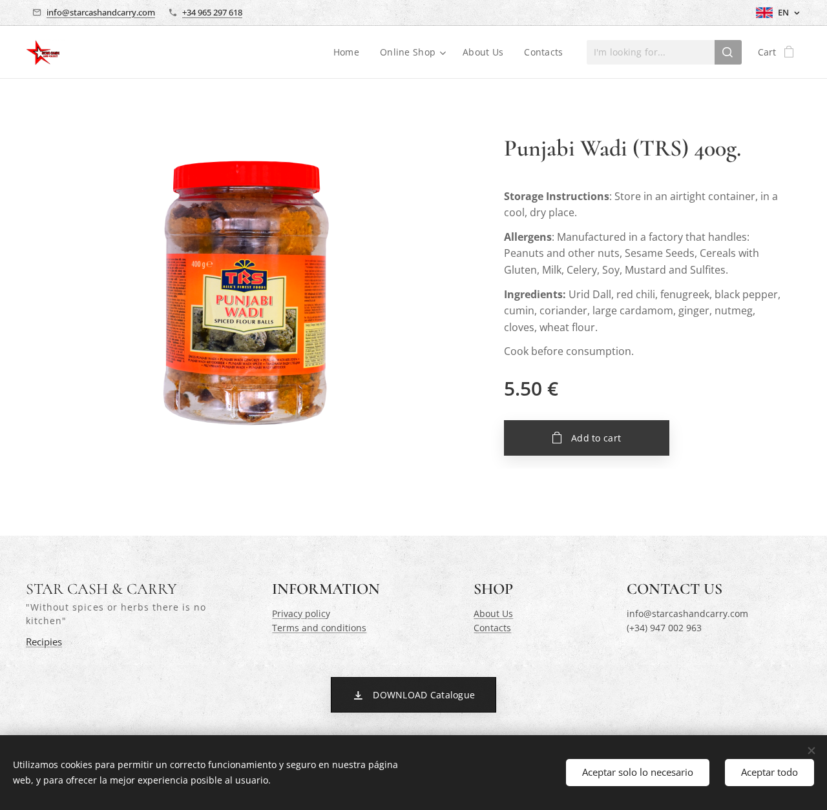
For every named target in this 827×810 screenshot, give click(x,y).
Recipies (44, 642)
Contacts (492, 628)
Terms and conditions (319, 628)
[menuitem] (350, 52)
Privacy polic (299, 613)
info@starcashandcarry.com (101, 12)
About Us (493, 613)
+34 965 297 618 (212, 12)
